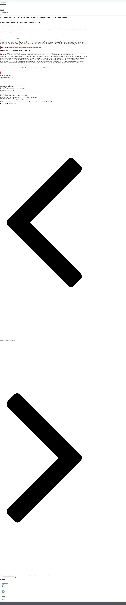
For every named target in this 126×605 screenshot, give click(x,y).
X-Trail (3, 599)
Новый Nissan (3, 4)
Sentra (6, 103)
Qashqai (3, 593)
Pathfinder (4, 590)
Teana (3, 596)
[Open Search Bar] (1, 8)
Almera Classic (5, 583)
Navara (3, 587)
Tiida (3, 598)
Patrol (3, 591)
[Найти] (15, 577)
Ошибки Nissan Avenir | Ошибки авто (7, 340)
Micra (3, 585)
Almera (3, 581)
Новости (4, 600)
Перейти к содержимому (5, 0)
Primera (3, 592)
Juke (3, 584)
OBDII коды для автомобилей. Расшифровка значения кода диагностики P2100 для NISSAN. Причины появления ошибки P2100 (25, 575)
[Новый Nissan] (3, 2)
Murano (3, 586)
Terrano (3, 597)
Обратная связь (5, 12)
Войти (1, 602)
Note (3, 589)
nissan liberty (13, 103)
